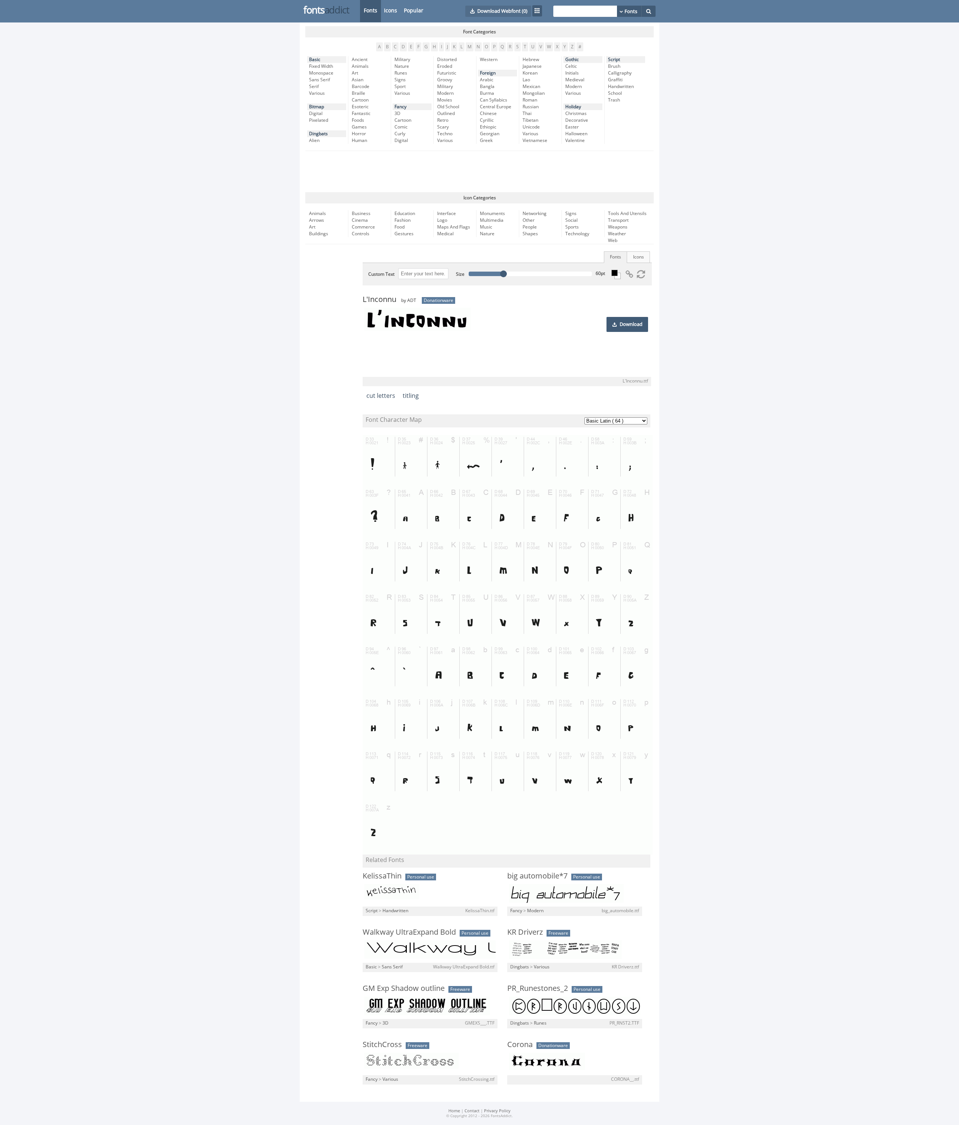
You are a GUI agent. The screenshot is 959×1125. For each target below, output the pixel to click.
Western (488, 59)
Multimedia (491, 220)
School (615, 93)
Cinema (360, 220)
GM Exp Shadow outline (404, 988)
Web (612, 240)
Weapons (617, 227)
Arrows (316, 220)
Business (361, 213)
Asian (357, 79)
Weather (617, 233)
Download (631, 324)
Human (359, 140)
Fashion (402, 220)
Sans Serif (319, 79)
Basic (314, 59)
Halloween (576, 133)
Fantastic (361, 113)
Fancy (400, 106)
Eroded (444, 66)
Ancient (359, 59)
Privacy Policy (497, 1111)
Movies (444, 100)
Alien (314, 140)
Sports (572, 227)
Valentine (575, 140)
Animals (360, 66)
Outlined (446, 113)
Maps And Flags (453, 227)
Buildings (318, 233)
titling (411, 395)
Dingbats (318, 133)
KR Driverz (525, 932)
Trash (614, 100)
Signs (400, 79)
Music (486, 227)
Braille (358, 93)
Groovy (444, 79)
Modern (445, 93)
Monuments (492, 213)
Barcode (360, 86)
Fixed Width (321, 66)
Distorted (447, 59)
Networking (535, 213)
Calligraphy (620, 73)
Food (399, 227)
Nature (401, 66)
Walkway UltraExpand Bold (409, 932)
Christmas (576, 113)
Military (402, 59)
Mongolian (534, 93)
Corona (520, 1044)
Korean (530, 73)
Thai (527, 113)
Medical (445, 233)
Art (355, 73)
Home (454, 1111)
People (530, 227)
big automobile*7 (537, 875)
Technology (577, 233)
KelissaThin (382, 875)
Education (404, 213)
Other (529, 220)
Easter (572, 127)
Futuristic (446, 73)
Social (571, 220)
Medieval (574, 79)
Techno (445, 133)
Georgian (489, 133)
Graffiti (615, 79)
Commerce (363, 227)
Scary (443, 127)
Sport (400, 86)
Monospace (321, 73)
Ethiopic (488, 127)
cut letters (380, 395)
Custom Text (381, 274)
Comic (401, 127)
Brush (614, 66)
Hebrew (531, 59)
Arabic (486, 79)
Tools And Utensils (627, 213)
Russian (531, 106)
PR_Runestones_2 (537, 988)
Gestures (404, 233)
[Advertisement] (479, 171)
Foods (358, 120)
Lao (526, 79)
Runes (400, 73)
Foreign (488, 73)
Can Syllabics (493, 100)
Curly (399, 133)
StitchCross (382, 1044)
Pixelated (318, 120)
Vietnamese (535, 140)
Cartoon (360, 100)
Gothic (572, 59)
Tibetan (530, 120)
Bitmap (316, 106)
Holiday (573, 106)
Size (460, 274)
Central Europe (495, 106)
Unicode (531, 127)
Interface (446, 213)
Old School (448, 106)
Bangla (487, 86)
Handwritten (621, 86)
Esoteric (360, 106)
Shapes (530, 233)
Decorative (576, 120)
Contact (472, 1111)
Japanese (532, 66)
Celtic (571, 66)
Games (359, 127)
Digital (316, 113)
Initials (572, 73)
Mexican (531, 86)
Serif (314, 86)
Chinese (488, 113)
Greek (486, 140)
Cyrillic (487, 120)
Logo (442, 220)
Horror (359, 133)
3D (397, 113)
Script (614, 59)
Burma (487, 93)
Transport (618, 220)
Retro (442, 120)
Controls (360, 233)
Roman (530, 100)
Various (317, 93)
